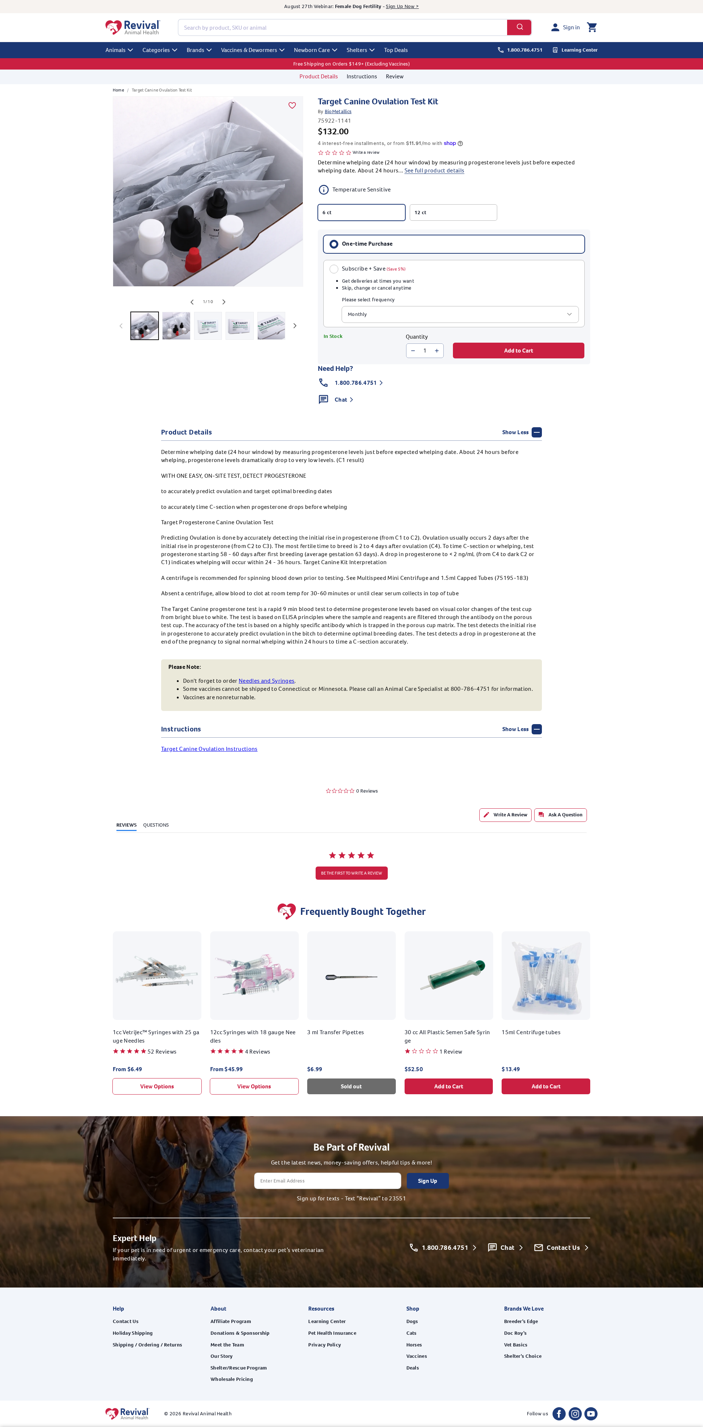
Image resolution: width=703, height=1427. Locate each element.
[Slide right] (224, 302)
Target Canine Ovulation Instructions (209, 749)
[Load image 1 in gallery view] (145, 326)
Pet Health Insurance (332, 1333)
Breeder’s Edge (521, 1321)
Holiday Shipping (133, 1333)
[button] (592, 27)
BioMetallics (338, 111)
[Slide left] (192, 302)
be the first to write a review (351, 873)
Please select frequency (368, 299)
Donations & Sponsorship (240, 1333)
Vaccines (416, 1356)
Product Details (319, 76)
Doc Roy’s (515, 1333)
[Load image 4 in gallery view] (239, 326)
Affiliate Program (231, 1321)
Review (394, 76)
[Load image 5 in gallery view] (271, 326)
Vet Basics (516, 1344)
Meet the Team (227, 1344)
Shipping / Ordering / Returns (147, 1344)
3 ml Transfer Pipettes (335, 1032)
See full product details (435, 170)
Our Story (222, 1356)
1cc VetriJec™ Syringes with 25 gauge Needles (156, 1036)
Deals (412, 1367)
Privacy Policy (324, 1344)
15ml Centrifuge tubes (531, 1032)
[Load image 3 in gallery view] (208, 326)
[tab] (505, 815)
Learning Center (327, 1321)
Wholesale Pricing (232, 1379)
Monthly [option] (357, 314)
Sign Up (427, 1181)
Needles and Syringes (266, 681)
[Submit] (519, 27)
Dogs (412, 1321)
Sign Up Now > (402, 6)
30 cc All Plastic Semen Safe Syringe (447, 1036)
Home (118, 90)
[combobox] (355, 27)
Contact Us (125, 1321)
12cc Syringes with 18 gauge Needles (253, 1036)
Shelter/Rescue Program (239, 1367)
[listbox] (460, 314)
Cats (411, 1333)
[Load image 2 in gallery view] (176, 326)
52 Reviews (162, 1051)
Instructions (362, 76)
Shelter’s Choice (523, 1356)
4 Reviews (258, 1051)
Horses (414, 1344)
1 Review (450, 1051)
